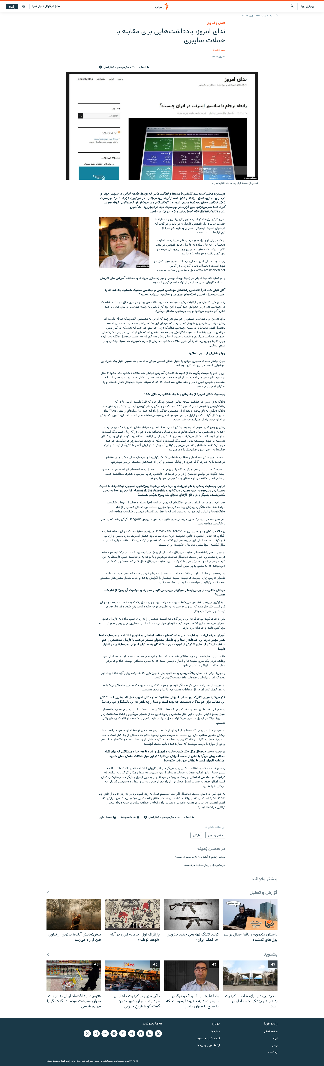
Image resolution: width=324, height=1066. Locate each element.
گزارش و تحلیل (264, 893)
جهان (275, 1046)
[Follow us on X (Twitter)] (122, 1033)
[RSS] (149, 1033)
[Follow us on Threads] (87, 1033)
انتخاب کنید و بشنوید (208, 1039)
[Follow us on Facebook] (140, 1033)
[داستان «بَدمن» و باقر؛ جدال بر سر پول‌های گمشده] (250, 914)
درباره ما (215, 1032)
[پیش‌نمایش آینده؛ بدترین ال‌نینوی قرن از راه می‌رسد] (73, 914)
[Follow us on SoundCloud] (105, 1033)
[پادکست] (23, 6)
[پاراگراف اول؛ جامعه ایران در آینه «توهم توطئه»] (132, 914)
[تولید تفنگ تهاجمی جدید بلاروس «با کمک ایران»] (191, 914)
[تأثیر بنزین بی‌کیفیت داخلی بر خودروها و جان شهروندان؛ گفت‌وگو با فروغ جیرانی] (132, 975)
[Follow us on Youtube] (114, 1033)
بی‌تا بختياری (218, 50)
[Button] (144, 67)
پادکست (273, 1053)
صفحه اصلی (271, 1032)
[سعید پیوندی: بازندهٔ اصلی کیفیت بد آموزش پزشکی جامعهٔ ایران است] (250, 975)
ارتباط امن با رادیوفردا (208, 1046)
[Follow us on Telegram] (131, 1033)
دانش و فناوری (216, 23)
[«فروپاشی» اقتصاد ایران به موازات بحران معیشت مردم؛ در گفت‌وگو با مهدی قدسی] (73, 975)
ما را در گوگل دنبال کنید (46, 6)
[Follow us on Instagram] (96, 1033)
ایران (275, 1039)
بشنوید (271, 954)
